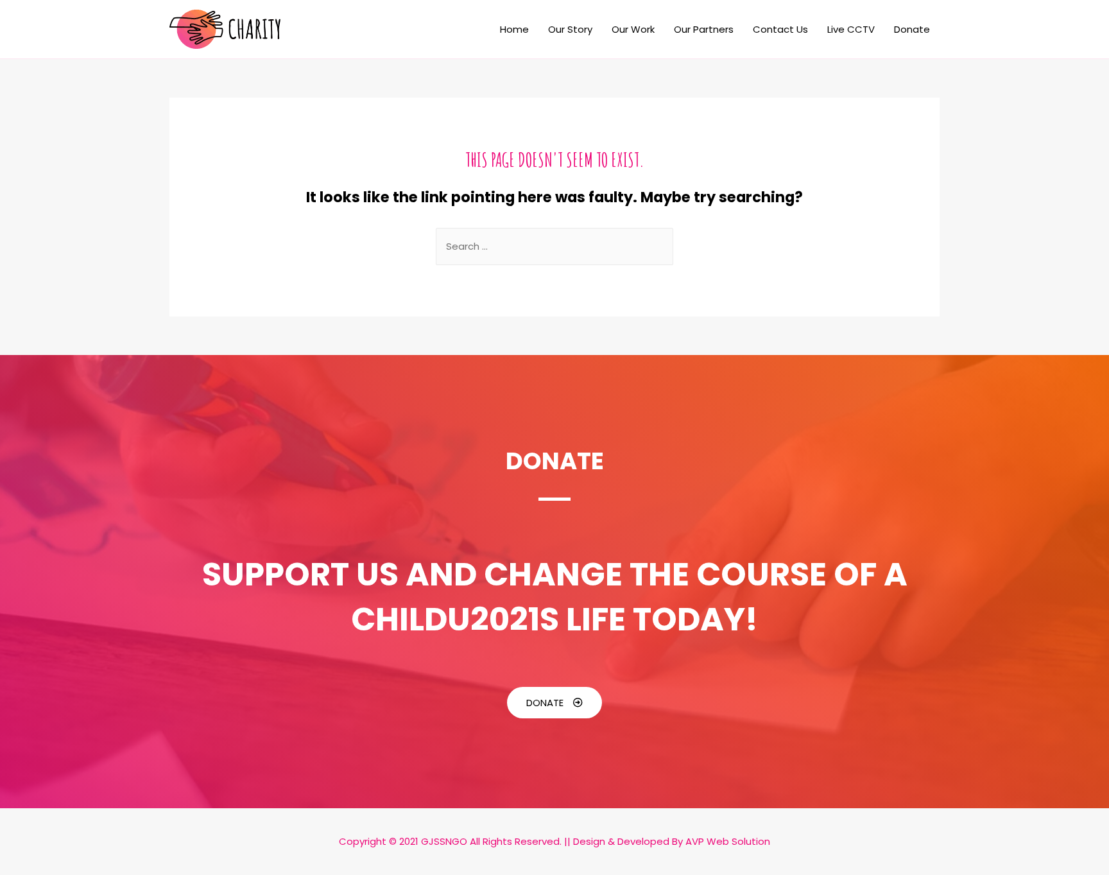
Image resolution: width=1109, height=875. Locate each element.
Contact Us (780, 29)
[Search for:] (554, 246)
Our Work (633, 29)
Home (514, 29)
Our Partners (704, 29)
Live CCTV (851, 29)
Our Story (570, 29)
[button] (554, 702)
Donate (912, 29)
